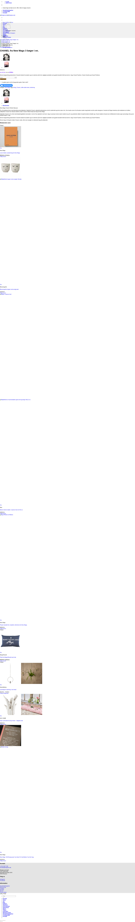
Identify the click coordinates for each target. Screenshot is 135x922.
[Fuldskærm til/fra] (2, 920)
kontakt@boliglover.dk (5, 867)
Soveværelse (6, 31)
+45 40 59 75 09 (4, 866)
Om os (1, 891)
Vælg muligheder (4, 693)
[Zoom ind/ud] (0, 920)
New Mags (7, 47)
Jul (3, 25)
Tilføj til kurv (3, 79)
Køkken (5, 28)
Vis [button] (1, 148)
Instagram (2, 879)
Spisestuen (6, 32)
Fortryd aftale (3, 892)
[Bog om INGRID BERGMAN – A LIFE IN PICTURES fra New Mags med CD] (6, 60)
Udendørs (5, 36)
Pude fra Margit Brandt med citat (8, 657)
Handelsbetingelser (8, 10)
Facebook (2, 880)
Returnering (3, 887)
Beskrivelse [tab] (6, 105)
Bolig (14, 87)
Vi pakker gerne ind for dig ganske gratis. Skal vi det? (14, 82)
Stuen (4, 33)
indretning (32, 87)
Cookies (2, 888)
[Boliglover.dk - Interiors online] (7, 15)
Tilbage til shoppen (10, 33)
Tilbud (4, 34)
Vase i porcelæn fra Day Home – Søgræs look (11, 720)
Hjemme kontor (7, 37)
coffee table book (25, 87)
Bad (4, 27)
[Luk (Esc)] (4, 920)
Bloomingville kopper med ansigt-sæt (9, 289)
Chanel (18, 87)
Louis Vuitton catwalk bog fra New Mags (10, 152)
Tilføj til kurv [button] (3, 156)
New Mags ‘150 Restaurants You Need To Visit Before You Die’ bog (17, 857)
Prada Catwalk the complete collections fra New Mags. (13, 625)
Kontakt (5, 12)
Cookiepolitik (6, 11)
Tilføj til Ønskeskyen (8, 85)
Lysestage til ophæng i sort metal (8, 689)
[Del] (3, 920)
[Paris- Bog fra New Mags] (6, 67)
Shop (4, 24)
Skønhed (5, 29)
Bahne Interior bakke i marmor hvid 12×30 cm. (11, 509)
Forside (5, 23)
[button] (8, 22)
